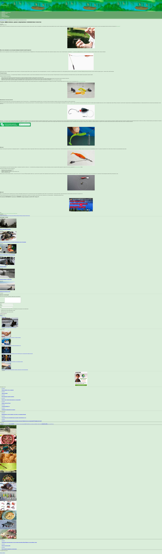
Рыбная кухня (4, 15)
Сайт (0, 307)
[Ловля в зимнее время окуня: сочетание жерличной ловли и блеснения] (8, 240)
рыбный (43, 423)
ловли (10, 423)
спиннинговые (11, 213)
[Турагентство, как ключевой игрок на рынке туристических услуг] (6, 344)
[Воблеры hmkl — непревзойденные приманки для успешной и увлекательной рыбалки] (8, 500)
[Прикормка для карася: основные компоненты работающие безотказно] (8, 462)
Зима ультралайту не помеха (5, 229)
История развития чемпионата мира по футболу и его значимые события (12, 361)
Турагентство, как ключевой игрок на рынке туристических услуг (11, 345)
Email (1, 305)
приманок (118, 26)
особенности (18, 423)
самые (8, 213)
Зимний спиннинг (3, 266)
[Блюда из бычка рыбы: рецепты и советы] (8, 491)
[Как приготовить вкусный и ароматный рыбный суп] (8, 519)
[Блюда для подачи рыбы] (8, 481)
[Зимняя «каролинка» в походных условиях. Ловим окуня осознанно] (8, 472)
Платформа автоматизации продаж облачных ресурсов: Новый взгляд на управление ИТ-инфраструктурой (17, 353)
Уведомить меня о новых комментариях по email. (8, 310)
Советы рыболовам (6, 16)
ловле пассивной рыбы (82, 81)
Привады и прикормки (6, 12)
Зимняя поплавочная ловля (5, 291)
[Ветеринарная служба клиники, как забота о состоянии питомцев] (6, 336)
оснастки (5, 213)
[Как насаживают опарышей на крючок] (8, 443)
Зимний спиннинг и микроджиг (6, 279)
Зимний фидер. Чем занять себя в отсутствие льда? (9, 327)
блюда (2, 423)
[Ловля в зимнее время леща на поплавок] (8, 253)
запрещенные (2, 213)
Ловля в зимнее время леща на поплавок (7, 254)
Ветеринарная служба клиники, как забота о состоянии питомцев (11, 337)
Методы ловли (4, 13)
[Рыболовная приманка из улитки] (8, 434)
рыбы (46, 423)
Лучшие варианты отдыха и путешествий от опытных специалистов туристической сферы (15, 369)
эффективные (15, 213)
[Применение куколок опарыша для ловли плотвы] (8, 538)
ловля (12, 423)
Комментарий (2, 302)
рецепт (25, 423)
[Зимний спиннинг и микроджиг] (7, 277)
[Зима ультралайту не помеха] (8, 227)
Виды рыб (4, 14)
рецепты (28, 423)
